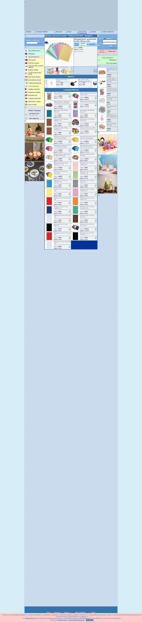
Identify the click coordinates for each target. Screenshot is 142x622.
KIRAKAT (71, 76)
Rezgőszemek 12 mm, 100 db (112, 107)
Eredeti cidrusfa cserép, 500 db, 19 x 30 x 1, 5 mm (112, 70)
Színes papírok (32, 60)
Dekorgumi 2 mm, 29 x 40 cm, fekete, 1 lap (61, 224)
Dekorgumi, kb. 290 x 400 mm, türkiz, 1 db (61, 111)
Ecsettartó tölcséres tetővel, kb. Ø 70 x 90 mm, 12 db (112, 80)
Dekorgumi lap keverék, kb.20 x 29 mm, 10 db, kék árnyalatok (88, 146)
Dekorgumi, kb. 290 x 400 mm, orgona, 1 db (87, 111)
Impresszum (57, 612)
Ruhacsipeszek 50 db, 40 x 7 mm (111, 124)
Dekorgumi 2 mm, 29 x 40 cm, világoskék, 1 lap (61, 181)
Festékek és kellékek (33, 70)
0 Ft (116, 60)
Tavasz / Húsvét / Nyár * (34, 50)
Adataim (93, 612)
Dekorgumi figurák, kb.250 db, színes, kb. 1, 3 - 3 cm (61, 163)
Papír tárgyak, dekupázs (34, 77)
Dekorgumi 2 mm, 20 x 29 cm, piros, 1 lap (62, 233)
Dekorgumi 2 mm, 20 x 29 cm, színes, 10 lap (87, 224)
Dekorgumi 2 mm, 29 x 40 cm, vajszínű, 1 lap (87, 163)
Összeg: (112, 60)
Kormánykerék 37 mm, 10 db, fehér (112, 98)
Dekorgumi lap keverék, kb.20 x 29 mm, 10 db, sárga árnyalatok (88, 137)
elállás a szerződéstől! (80, 612)
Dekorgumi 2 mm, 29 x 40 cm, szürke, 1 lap (87, 181)
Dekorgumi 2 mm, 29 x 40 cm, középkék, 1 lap (61, 207)
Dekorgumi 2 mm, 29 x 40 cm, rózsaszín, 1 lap (87, 189)
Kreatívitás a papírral (33, 63)
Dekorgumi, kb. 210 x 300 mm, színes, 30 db (87, 119)
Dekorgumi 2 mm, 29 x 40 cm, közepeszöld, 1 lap (87, 207)
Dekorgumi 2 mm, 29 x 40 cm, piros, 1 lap (62, 198)
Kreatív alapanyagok (33, 86)
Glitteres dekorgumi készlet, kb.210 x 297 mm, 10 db (88, 93)
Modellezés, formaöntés (34, 89)
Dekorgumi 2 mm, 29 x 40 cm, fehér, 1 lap (62, 216)
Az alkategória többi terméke (71, 90)
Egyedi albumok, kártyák (34, 80)
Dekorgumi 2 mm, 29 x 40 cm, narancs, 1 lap (87, 198)
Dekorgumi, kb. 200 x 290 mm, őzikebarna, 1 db (61, 128)
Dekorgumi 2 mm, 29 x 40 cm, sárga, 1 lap (62, 189)
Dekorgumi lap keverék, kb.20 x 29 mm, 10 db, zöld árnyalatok (62, 137)
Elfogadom (90, 620)
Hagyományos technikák (34, 92)
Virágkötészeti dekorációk (34, 83)
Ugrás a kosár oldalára (111, 63)
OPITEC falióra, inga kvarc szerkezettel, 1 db (112, 115)
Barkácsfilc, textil (32, 95)
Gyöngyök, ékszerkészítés (34, 98)
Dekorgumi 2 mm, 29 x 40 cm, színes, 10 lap (61, 172)
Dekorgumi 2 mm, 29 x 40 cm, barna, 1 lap (87, 216)
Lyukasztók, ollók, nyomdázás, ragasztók (36, 66)
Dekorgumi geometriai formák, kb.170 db (87, 154)
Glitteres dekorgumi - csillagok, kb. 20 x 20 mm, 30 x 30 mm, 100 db (62, 102)
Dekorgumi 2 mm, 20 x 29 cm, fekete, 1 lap (87, 233)
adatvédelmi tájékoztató (76, 620)
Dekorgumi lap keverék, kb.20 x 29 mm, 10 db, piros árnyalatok (62, 146)
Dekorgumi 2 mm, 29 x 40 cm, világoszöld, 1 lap (87, 172)
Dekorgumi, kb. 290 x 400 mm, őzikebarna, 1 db (61, 119)
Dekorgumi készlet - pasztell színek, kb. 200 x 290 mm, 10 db (62, 154)
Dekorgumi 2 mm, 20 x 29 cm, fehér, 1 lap (62, 242)
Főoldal (48, 612)
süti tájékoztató (62, 620)
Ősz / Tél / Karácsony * (34, 57)
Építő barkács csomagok (34, 101)
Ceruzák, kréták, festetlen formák (34, 73)
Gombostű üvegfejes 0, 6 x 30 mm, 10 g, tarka (112, 89)
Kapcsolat (66, 612)
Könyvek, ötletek (32, 104)
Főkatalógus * (31, 54)
